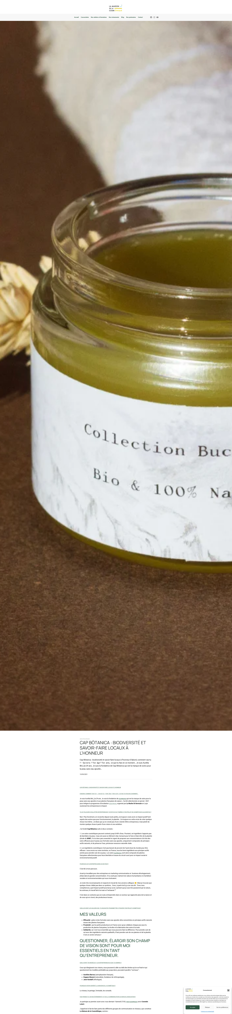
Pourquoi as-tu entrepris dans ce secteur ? (94, 864)
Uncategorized (85, 739)
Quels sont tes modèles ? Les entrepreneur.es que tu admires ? (101, 962)
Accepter (192, 1007)
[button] (228, 990)
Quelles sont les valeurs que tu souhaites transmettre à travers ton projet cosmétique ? (110, 908)
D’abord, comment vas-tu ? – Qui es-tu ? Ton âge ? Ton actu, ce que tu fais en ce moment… (109, 793)
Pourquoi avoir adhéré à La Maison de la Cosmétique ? (98, 985)
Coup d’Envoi (112, 803)
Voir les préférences (222, 1007)
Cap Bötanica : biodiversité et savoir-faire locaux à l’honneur (100, 787)
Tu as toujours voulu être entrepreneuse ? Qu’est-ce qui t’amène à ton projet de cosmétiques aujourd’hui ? (115, 812)
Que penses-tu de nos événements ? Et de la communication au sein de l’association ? (108, 996)
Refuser (207, 1007)
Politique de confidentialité (207, 1011)
